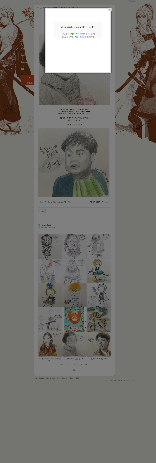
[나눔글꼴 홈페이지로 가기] (78, 52)
